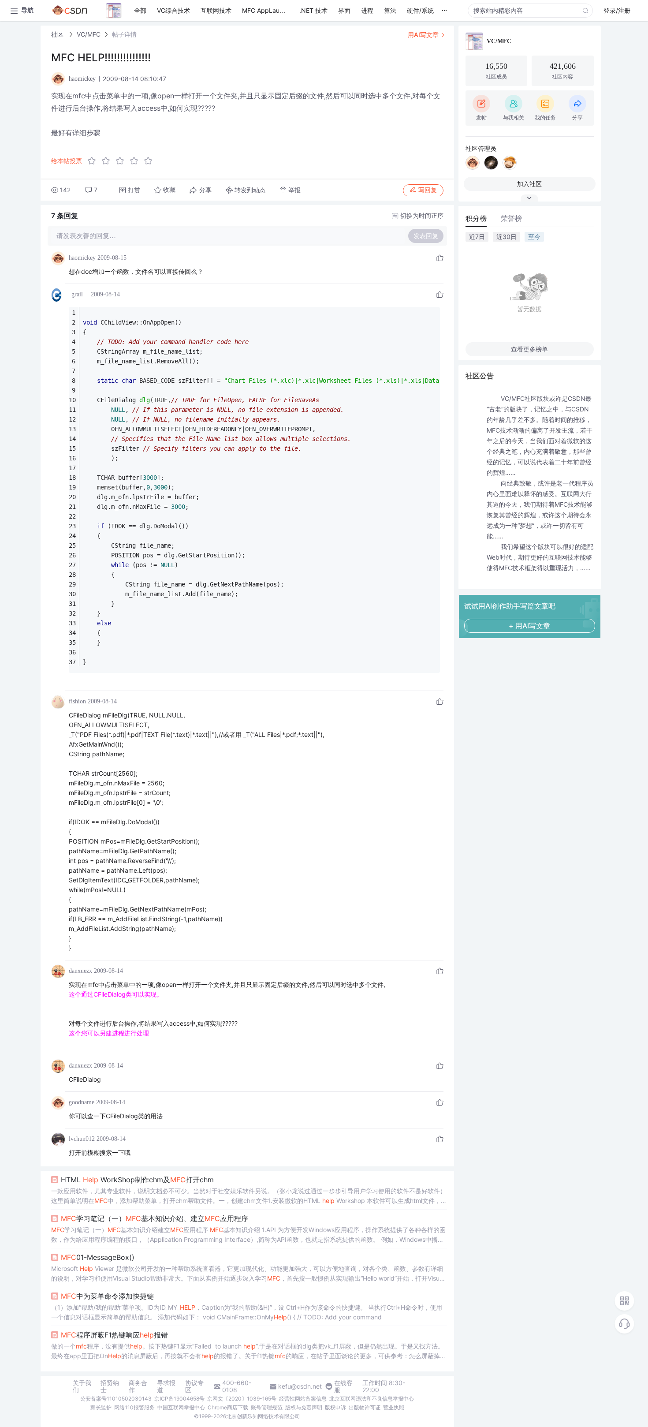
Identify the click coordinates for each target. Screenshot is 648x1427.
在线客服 (343, 1386)
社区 (58, 34)
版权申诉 (335, 1407)
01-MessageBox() (97, 1257)
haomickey (82, 257)
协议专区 (194, 1386)
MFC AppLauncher (269, 10)
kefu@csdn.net (300, 1386)
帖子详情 (124, 34)
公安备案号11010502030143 (116, 1398)
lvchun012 (82, 1139)
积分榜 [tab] (476, 218)
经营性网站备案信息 (303, 1398)
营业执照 (393, 1407)
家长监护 (101, 1407)
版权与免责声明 (303, 1407)
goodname (81, 1102)
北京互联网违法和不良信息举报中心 (371, 1398)
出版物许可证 (364, 1407)
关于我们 (82, 1386)
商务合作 (138, 1386)
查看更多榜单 (529, 349)
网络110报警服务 (134, 1407)
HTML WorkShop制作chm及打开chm (137, 1179)
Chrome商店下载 (228, 1407)
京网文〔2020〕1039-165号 (241, 1398)
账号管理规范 (267, 1407)
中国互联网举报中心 (181, 1407)
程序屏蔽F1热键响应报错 (114, 1334)
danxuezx (80, 971)
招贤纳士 (110, 1386)
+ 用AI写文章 (529, 625)
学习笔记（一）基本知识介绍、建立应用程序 (154, 1218)
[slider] (122, 161)
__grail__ (77, 294)
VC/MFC (89, 34)
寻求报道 (166, 1386)
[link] (58, 34)
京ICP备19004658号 (179, 1398)
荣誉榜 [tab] (511, 218)
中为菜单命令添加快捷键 (107, 1296)
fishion (77, 701)
